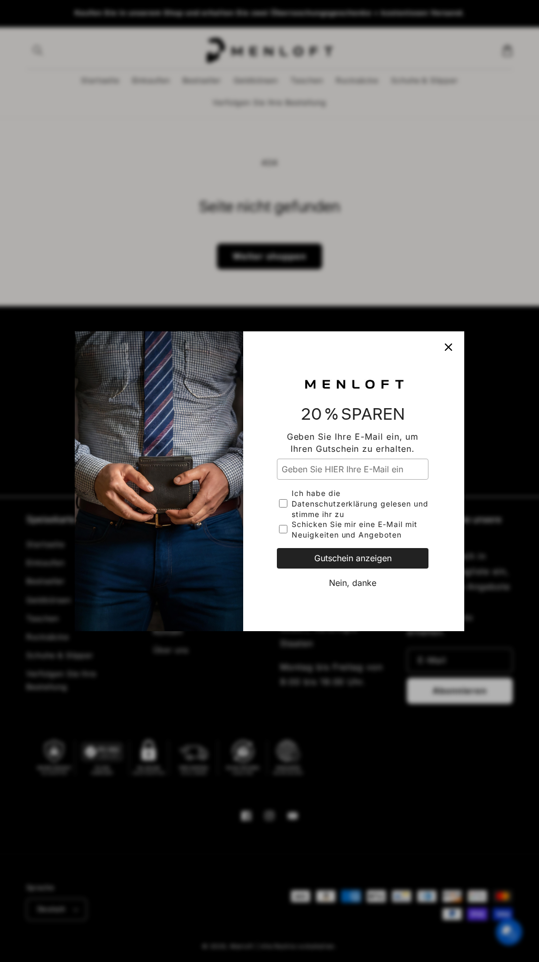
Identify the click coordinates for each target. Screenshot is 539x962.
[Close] (448, 347)
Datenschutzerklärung (335, 503)
